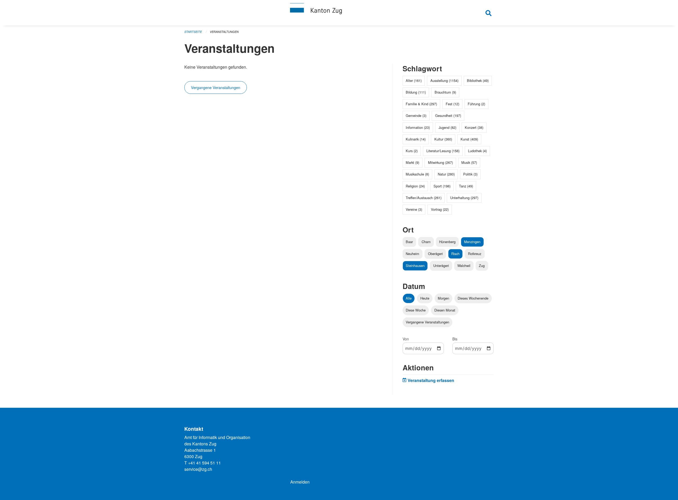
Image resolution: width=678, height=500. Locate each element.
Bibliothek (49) (478, 80)
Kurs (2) (412, 150)
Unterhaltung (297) (464, 197)
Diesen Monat (444, 310)
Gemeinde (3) (416, 115)
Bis (454, 338)
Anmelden (300, 482)
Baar (409, 241)
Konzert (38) (474, 127)
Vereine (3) (414, 209)
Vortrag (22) (440, 209)
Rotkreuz (474, 253)
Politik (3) (470, 174)
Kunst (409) (469, 139)
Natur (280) (446, 174)
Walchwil (463, 265)
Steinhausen (415, 265)
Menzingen (472, 241)
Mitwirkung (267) (440, 162)
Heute (424, 298)
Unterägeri (441, 265)
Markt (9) (412, 162)
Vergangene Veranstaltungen (215, 87)
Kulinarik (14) (416, 139)
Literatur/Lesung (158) (443, 150)
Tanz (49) (466, 185)
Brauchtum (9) (445, 92)
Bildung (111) (416, 92)
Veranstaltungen (224, 32)
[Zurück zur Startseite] (339, 12)
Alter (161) (414, 80)
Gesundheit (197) (448, 115)
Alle (409, 298)
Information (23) (418, 127)
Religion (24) (415, 185)
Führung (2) (476, 103)
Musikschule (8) (417, 174)
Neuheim (412, 253)
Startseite (193, 32)
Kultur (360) (443, 139)
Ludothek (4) (477, 150)
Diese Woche (416, 310)
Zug (482, 265)
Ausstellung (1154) (444, 80)
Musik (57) (469, 162)
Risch (455, 253)
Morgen (443, 298)
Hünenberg (447, 241)
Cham (426, 241)
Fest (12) (452, 103)
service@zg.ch (198, 469)
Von (406, 338)
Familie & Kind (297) (421, 103)
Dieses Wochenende (473, 298)
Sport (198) (442, 185)
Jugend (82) (447, 127)
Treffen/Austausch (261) (423, 197)
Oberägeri (435, 253)
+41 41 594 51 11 (204, 463)
